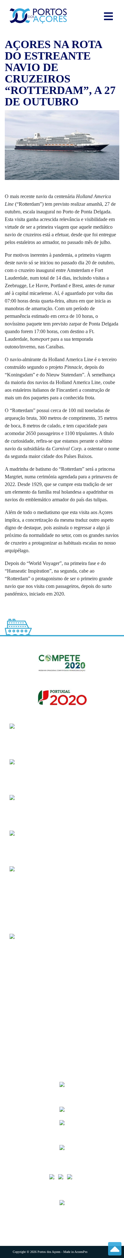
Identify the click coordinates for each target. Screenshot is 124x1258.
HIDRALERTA (28, 973)
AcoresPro (80, 1252)
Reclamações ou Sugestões (39, 1024)
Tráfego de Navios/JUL (36, 961)
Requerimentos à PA (33, 986)
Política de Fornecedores (37, 1012)
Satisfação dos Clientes (35, 999)
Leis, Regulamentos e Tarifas (42, 1063)
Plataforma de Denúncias (38, 1037)
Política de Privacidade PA (40, 1050)
